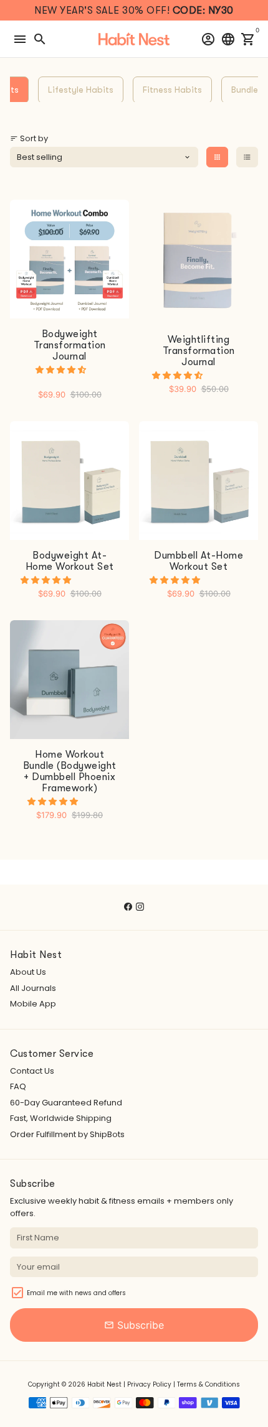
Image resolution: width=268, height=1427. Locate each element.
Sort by (29, 138)
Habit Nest (104, 1384)
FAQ (18, 1086)
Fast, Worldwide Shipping (61, 1118)
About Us (28, 972)
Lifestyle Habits (80, 90)
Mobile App (33, 1004)
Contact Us (32, 1071)
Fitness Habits (172, 90)
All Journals (33, 988)
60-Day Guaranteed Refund (66, 1103)
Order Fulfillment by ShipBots (67, 1134)
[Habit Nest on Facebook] (128, 907)
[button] (62, 370)
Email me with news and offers (76, 1293)
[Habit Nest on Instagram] (140, 907)
